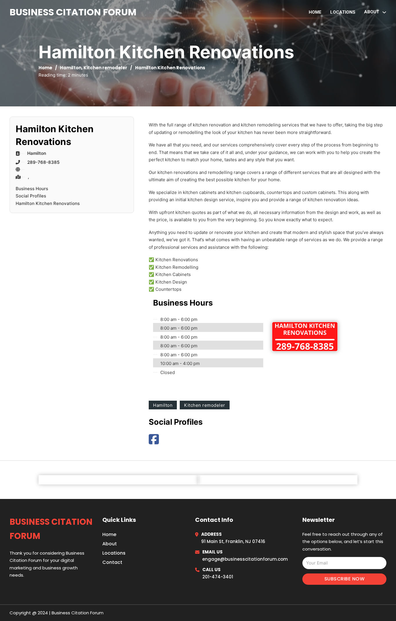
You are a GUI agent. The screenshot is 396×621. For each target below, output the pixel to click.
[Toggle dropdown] (384, 12)
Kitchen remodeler (105, 68)
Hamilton (70, 68)
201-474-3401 (217, 577)
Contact (112, 562)
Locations (342, 12)
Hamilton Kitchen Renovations (48, 203)
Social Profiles (31, 196)
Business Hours (32, 188)
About (109, 543)
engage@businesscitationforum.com (245, 559)
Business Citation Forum (73, 12)
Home (315, 12)
